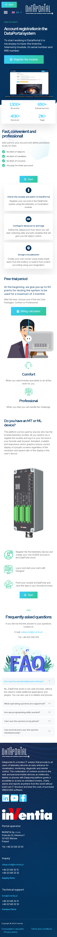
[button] (6, 12)
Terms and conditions (41, 929)
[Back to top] (51, 802)
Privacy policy (10, 932)
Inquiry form (8, 878)
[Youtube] (14, 798)
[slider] (28, 338)
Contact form (9, 909)
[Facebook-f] (23, 798)
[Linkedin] (5, 798)
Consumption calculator (12, 929)
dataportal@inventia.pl (32, 632)
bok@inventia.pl (10, 895)
